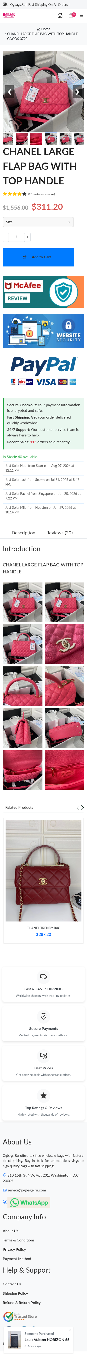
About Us (10, 1231)
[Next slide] (82, 807)
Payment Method (17, 1259)
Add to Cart (41, 257)
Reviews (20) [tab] (59, 533)
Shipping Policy (15, 1293)
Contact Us (12, 1284)
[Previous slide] (78, 807)
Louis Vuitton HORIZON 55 (47, 1340)
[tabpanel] (43, 882)
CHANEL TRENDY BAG (43, 928)
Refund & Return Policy (22, 1303)
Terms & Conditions (19, 1240)
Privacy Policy (14, 1249)
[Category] (81, 16)
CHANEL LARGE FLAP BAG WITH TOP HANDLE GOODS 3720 (42, 37)
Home (45, 29)
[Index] (60, 16)
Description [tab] (23, 533)
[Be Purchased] (14, 1340)
